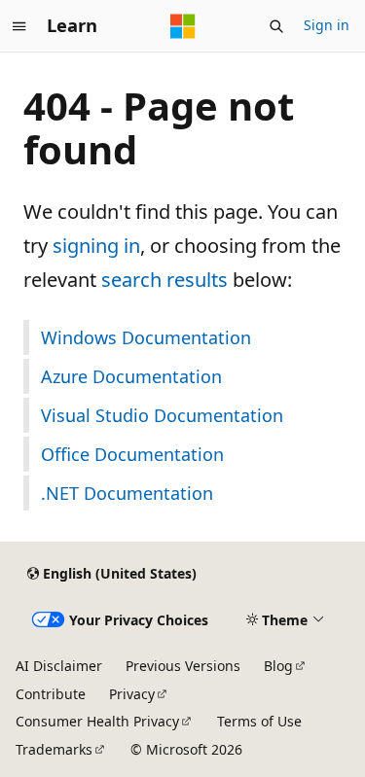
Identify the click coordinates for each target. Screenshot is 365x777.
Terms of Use (259, 721)
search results (164, 279)
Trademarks (54, 749)
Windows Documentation (146, 337)
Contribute (51, 694)
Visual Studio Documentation (162, 415)
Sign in (326, 25)
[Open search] (276, 26)
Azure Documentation (131, 376)
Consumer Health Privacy (97, 721)
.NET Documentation (127, 493)
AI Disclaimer (59, 665)
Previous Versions (183, 665)
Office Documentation (132, 454)
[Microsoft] (183, 26)
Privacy (132, 694)
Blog (278, 665)
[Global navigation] (19, 26)
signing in (96, 245)
